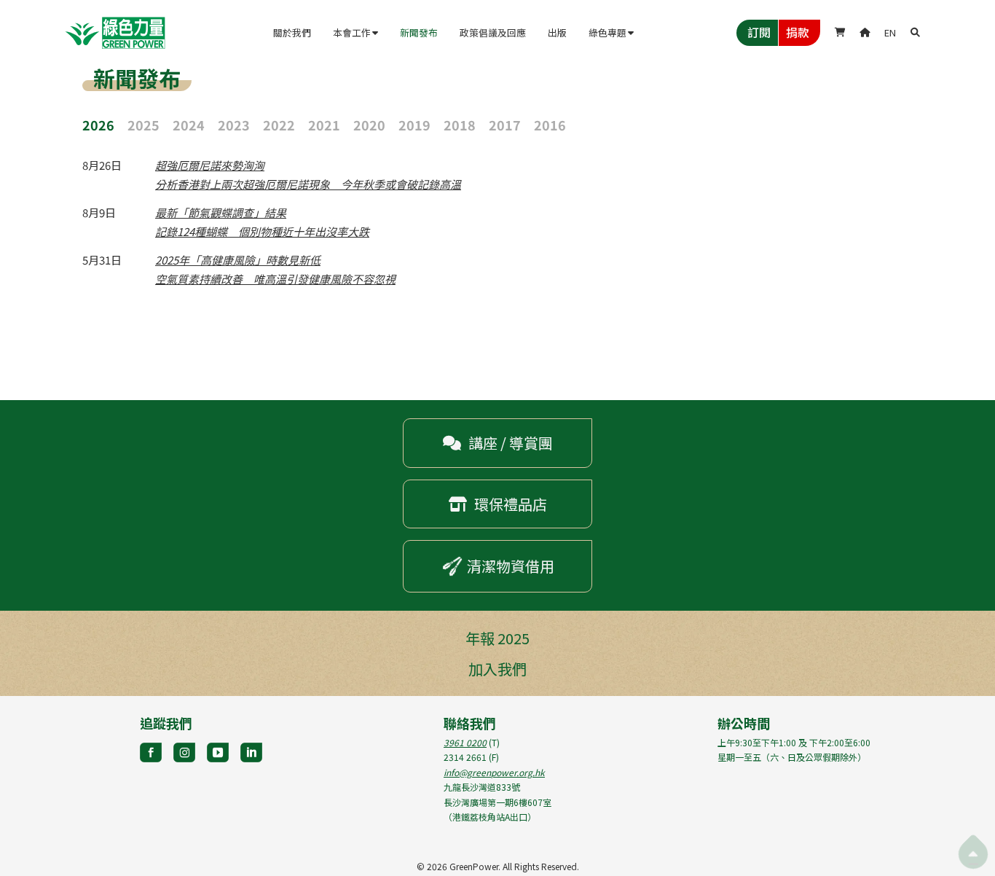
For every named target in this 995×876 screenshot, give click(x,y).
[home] (115, 33)
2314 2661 (465, 757)
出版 (557, 32)
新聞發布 (419, 32)
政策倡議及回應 (493, 32)
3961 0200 (465, 742)
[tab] (104, 123)
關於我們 (292, 32)
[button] (355, 33)
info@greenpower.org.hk (494, 772)
